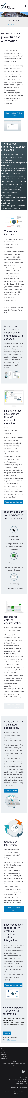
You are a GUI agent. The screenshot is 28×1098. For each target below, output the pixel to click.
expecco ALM (4, 1058)
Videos (16, 1063)
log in (14, 1065)
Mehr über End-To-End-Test (13, 114)
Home (2, 1050)
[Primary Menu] (25, 6)
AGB (18, 1087)
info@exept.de (11, 1040)
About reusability (11, 790)
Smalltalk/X (4, 1056)
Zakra (11, 1093)
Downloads (22, 1063)
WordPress (17, 1093)
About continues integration (14, 909)
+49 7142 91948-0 (22, 1081)
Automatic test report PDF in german (14, 706)
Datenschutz (23, 1087)
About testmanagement (13, 985)
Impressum (13, 1087)
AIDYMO (3, 1052)
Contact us (7, 1033)
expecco (3, 1054)
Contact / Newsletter (8, 1063)
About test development (13, 502)
